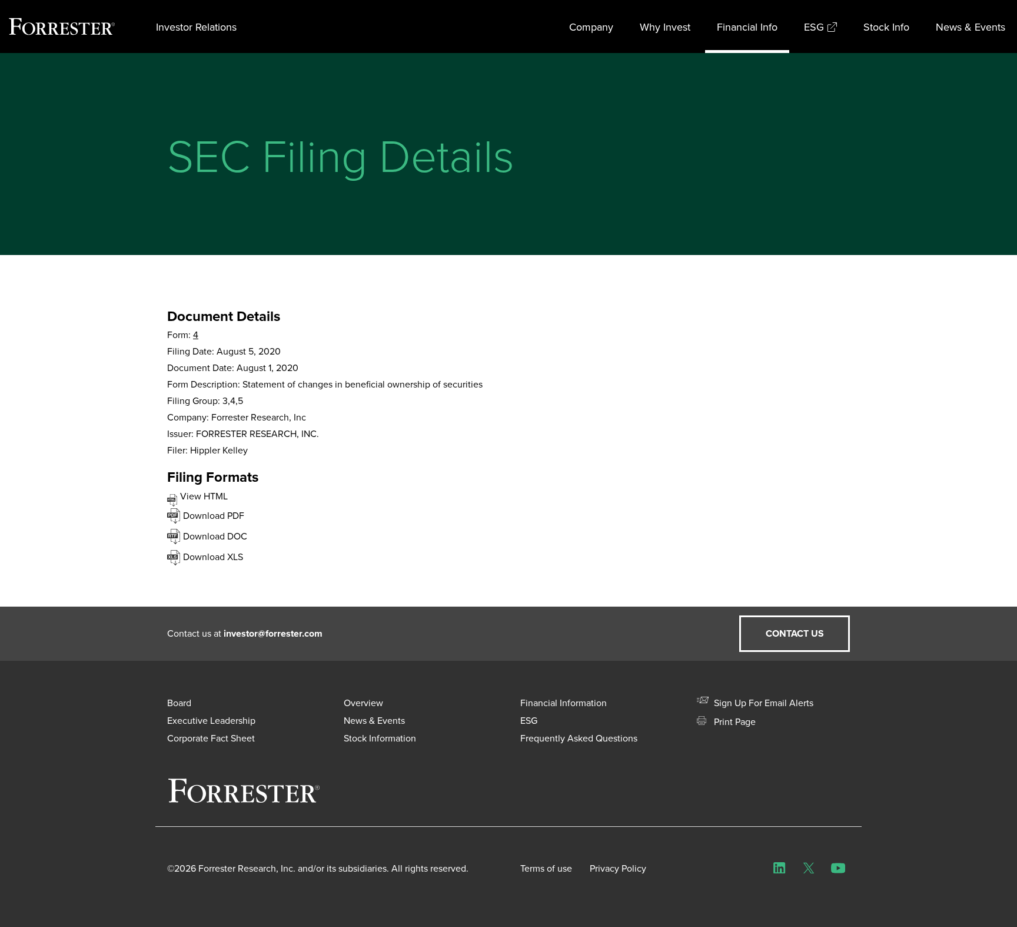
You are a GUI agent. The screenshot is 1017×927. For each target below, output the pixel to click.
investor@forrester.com (273, 633)
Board (179, 702)
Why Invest (665, 26)
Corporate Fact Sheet (211, 737)
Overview (363, 702)
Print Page (734, 721)
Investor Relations (196, 26)
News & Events (970, 26)
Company (591, 26)
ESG (814, 26)
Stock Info (886, 26)
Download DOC (215, 535)
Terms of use (546, 868)
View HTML (204, 495)
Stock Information (380, 737)
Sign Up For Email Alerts (762, 702)
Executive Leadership (211, 720)
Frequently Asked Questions (578, 737)
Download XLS (213, 556)
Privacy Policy (618, 868)
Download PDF (213, 515)
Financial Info (747, 26)
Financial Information (563, 702)
